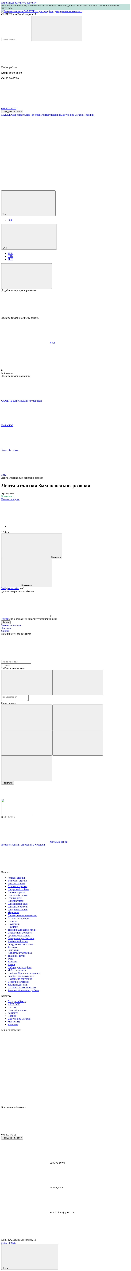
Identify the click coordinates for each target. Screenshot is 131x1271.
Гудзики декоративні (19, 935)
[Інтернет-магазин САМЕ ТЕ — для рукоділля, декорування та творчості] (17, 814)
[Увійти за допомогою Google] (77, 682)
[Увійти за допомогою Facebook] (26, 682)
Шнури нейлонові (17, 909)
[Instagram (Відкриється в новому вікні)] (25, 139)
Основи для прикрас (19, 918)
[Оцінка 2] (77, 717)
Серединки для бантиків (21, 938)
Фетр (10, 958)
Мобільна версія (58, 841)
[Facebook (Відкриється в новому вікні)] (73, 139)
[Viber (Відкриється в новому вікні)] (25, 189)
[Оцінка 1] (26, 717)
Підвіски (12, 921)
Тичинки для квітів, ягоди (22, 929)
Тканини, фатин (16, 955)
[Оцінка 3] (26, 743)
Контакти (47, 114)
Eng (10, 220)
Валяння (12, 961)
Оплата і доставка (32, 114)
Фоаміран (13, 947)
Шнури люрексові (17, 906)
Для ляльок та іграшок (20, 952)
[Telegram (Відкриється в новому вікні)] (73, 164)
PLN (10, 259)
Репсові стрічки (16, 883)
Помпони (13, 926)
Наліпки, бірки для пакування (24, 973)
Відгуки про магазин (72, 114)
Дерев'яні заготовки (18, 981)
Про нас (17, 114)
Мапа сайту (14, 1021)
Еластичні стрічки (17, 895)
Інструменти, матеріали (20, 944)
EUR (10, 253)
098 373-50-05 (8, 108)
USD (10, 256)
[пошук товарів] (56, 28)
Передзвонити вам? (12, 111)
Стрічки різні (15, 898)
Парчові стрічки (16, 892)
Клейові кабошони (18, 941)
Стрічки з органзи (17, 886)
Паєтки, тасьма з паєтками (22, 915)
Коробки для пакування (21, 976)
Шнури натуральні (18, 903)
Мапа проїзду (8, 1242)
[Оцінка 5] (26, 768)
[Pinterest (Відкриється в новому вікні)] (73, 189)
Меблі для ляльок (17, 970)
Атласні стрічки (16, 877)
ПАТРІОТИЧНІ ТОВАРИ (22, 987)
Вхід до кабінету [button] (17, 1001)
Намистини (14, 924)
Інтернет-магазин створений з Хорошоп (23, 844)
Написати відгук (10, 499)
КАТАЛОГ (7, 114)
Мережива (13, 912)
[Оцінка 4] (77, 743)
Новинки (89, 114)
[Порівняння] (26, 276)
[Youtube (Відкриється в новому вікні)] (25, 164)
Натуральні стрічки (18, 889)
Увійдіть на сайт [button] (10, 588)
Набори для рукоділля (19, 967)
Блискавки (13, 950)
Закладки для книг (18, 984)
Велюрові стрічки (17, 880)
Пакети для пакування (20, 978)
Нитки (11, 964)
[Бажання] (65, 304)
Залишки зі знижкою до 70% (23, 990)
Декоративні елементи (20, 932)
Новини (56, 114)
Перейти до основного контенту (19, 2)
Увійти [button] (5, 619)
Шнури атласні (16, 900)
